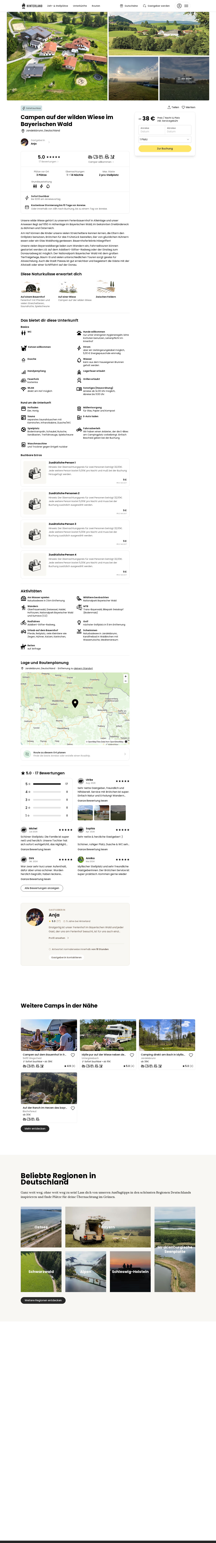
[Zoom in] (125, 676)
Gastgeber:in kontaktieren (66, 957)
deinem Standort (83, 668)
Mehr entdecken (35, 1128)
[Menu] (182, 6)
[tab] (45, 1048)
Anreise (145, 128)
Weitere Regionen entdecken (43, 1300)
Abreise (171, 128)
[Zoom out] (125, 681)
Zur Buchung (165, 148)
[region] (49, 1035)
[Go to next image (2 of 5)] (73, 1035)
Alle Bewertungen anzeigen (42, 888)
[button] (75, 704)
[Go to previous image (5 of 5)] (24, 1035)
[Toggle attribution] (126, 742)
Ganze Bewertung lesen (93, 800)
